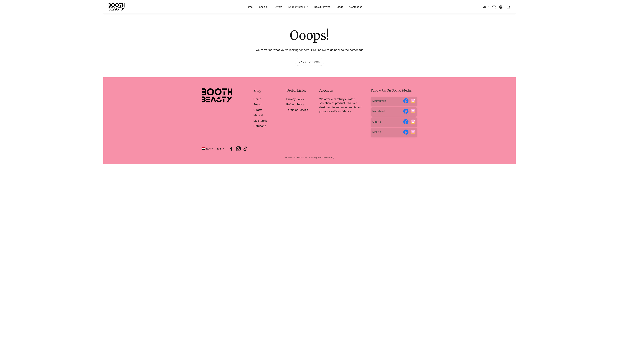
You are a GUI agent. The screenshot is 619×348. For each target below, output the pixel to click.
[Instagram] (413, 101)
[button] (494, 7)
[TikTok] (245, 148)
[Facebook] (405, 101)
